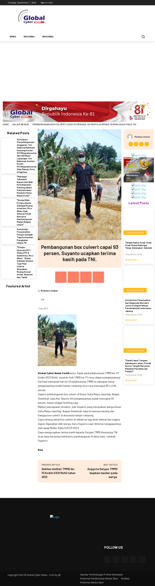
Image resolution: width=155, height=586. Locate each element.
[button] (143, 36)
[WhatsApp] (98, 277)
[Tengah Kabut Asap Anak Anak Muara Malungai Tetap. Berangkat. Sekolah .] (139, 223)
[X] (135, 3)
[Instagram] (129, 3)
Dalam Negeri (20, 124)
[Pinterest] (85, 277)
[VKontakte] (141, 559)
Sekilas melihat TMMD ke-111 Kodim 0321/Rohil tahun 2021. (58, 473)
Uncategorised (135, 232)
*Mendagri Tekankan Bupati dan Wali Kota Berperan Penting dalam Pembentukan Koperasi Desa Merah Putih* (25, 186)
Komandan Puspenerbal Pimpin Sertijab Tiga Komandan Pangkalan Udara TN (25, 236)
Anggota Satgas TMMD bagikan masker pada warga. (102, 473)
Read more (131, 260)
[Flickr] (124, 559)
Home (6, 124)
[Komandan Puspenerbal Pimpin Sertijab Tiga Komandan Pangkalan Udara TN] (8, 235)
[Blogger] (107, 559)
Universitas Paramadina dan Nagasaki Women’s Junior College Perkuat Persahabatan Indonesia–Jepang (138, 305)
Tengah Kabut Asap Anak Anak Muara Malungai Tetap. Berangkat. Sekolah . (138, 246)
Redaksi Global (49, 290)
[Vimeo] (140, 3)
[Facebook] (124, 3)
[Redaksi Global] (131, 137)
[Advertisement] (77, 69)
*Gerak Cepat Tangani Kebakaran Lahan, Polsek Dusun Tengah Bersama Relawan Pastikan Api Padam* (138, 366)
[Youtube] (145, 3)
